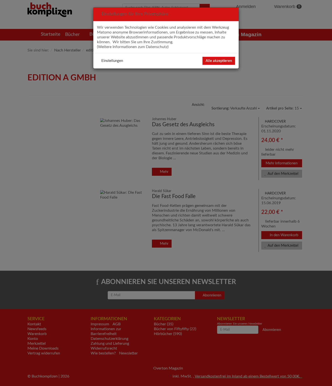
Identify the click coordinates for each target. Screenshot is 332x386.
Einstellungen (112, 61)
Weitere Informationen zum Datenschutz (132, 47)
